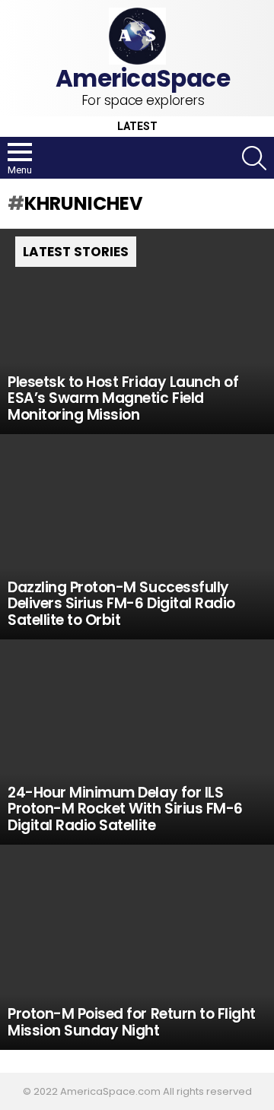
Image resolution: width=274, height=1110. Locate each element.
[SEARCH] (254, 158)
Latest (137, 126)
